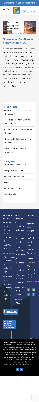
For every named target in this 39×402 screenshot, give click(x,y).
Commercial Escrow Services (19, 278)
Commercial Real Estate (15, 165)
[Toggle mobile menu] (4, 9)
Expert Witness (19, 301)
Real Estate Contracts (14, 188)
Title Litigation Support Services (19, 264)
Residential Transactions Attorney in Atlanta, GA (7, 262)
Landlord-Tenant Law (14, 176)
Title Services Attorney (19, 226)
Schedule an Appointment (10, 312)
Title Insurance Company (19, 250)
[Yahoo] (28, 294)
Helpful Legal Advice (14, 170)
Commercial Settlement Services (19, 291)
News (7, 182)
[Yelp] (33, 294)
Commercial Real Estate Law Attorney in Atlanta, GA (7, 235)
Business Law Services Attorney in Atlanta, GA (7, 288)
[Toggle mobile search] (8, 9)
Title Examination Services (19, 238)
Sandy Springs (11, 194)
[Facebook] (28, 289)
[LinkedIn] (33, 289)
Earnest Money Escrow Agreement (19, 3)
